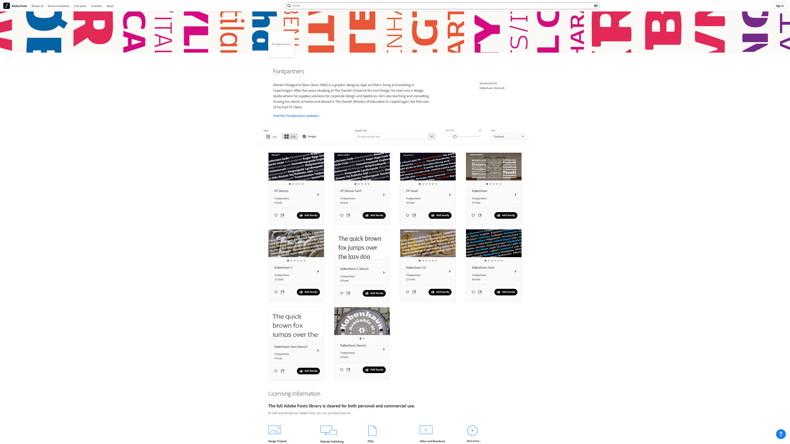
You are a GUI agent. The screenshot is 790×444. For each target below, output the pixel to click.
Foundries (96, 6)
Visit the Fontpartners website (295, 115)
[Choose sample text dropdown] (432, 136)
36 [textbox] (480, 130)
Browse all (37, 6)
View (265, 130)
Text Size (449, 130)
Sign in (780, 5)
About (110, 6)
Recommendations (59, 6)
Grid (293, 136)
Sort (493, 130)
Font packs (80, 6)
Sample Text (360, 130)
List (274, 136)
